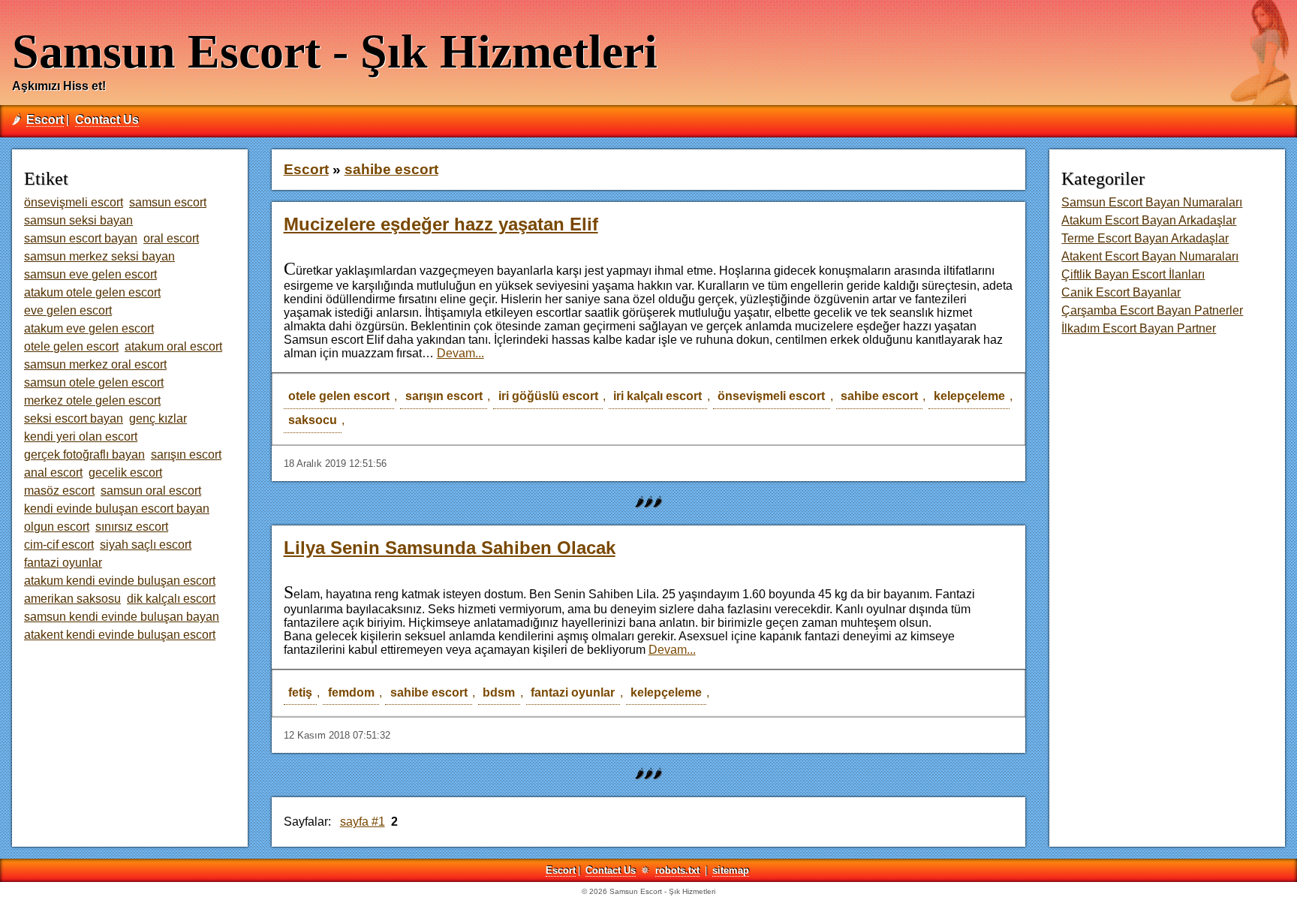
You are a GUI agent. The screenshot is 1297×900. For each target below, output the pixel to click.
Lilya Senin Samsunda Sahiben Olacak (449, 547)
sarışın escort (444, 396)
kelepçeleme (969, 396)
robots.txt (677, 870)
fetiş (300, 692)
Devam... (460, 353)
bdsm (499, 692)
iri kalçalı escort (657, 396)
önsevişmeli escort (771, 396)
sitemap (730, 870)
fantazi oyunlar (573, 692)
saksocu (312, 420)
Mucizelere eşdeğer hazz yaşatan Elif (441, 224)
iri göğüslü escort (548, 396)
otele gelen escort (339, 396)
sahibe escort (879, 396)
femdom (351, 692)
